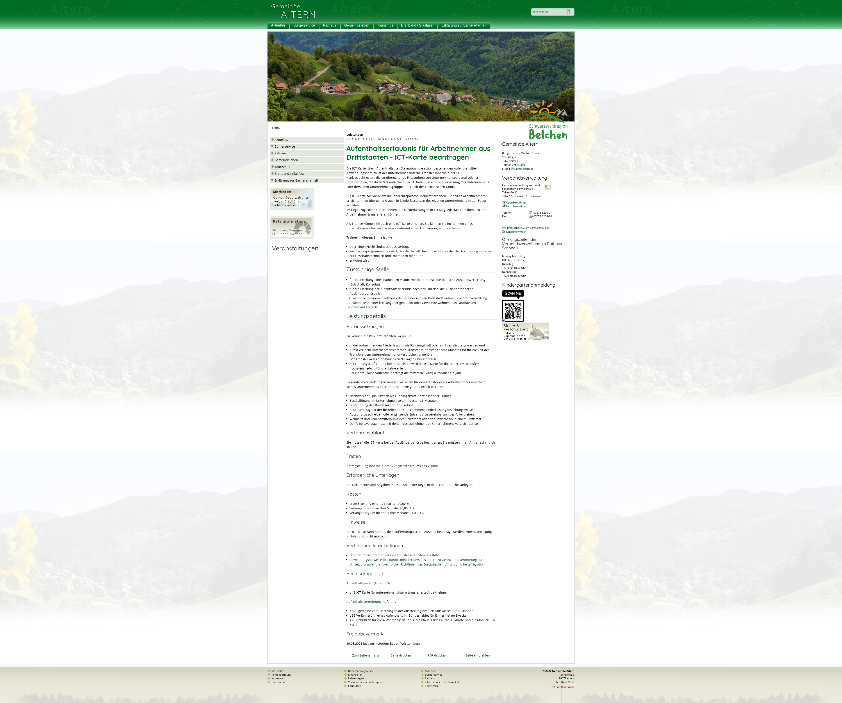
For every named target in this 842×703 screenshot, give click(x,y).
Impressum (278, 678)
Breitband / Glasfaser (417, 25)
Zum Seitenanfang (365, 655)
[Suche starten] (568, 11)
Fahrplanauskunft (516, 206)
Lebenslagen (356, 678)
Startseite (277, 671)
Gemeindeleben (356, 25)
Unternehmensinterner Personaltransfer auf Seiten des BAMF (395, 555)
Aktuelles (278, 25)
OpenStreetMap (516, 202)
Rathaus (329, 25)
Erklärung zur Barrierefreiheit (464, 25)
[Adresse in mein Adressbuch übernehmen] (548, 189)
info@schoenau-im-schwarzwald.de (528, 228)
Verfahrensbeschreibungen (365, 682)
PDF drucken (437, 655)
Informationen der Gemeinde (442, 682)
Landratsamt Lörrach (361, 307)
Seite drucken (401, 655)
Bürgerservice (304, 25)
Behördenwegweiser (360, 671)
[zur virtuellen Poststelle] (525, 340)
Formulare (354, 686)
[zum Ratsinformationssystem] (292, 238)
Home (276, 128)
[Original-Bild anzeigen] (513, 321)
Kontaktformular (516, 232)
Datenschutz (279, 682)
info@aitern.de (524, 169)
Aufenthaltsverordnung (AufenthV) (371, 602)
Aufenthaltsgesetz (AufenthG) (368, 583)
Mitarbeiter (355, 674)
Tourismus (385, 25)
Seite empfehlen (478, 655)
